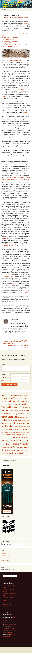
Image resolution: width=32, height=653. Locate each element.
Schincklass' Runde (19, 432)
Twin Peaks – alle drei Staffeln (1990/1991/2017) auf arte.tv (9, 599)
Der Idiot (11, 398)
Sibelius (25, 112)
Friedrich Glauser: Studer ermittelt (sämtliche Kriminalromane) (10, 604)
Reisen (14, 429)
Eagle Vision (4, 238)
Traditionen (21, 441)
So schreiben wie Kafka (10, 624)
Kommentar (4, 364)
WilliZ (26, 17)
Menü (3, 9)
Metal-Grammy (15, 283)
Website (3, 381)
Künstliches (8, 423)
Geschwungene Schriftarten (9, 622)
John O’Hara (4, 96)
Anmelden (3, 553)
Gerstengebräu (18, 410)
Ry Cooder (12, 432)
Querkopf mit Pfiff (5, 43)
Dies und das (18, 398)
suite (17, 118)
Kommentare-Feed (5, 558)
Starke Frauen (6, 438)
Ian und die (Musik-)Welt (17, 17)
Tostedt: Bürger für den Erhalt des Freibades (19, 347)
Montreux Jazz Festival (22, 253)
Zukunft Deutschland (14, 453)
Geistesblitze (6, 410)
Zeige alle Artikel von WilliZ (19, 332)
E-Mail (3, 377)
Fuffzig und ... (14, 404)
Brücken (13, 395)
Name (3, 374)
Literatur (16, 423)
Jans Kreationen (23, 417)
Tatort (8, 441)
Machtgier (25, 423)
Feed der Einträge (5, 555)
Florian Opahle (20, 89)
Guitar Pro (11, 109)
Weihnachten (19, 447)
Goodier (23, 96)
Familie (25, 401)
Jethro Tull (6, 420)
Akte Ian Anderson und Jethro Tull (17, 60)
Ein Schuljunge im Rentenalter (9, 41)
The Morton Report (22, 292)
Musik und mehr (8, 426)
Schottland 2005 (9, 435)
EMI (17, 173)
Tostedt (13, 441)
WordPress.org (5, 560)
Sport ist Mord (21, 435)
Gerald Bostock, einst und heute (9, 37)
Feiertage (5, 404)
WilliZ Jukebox (17, 450)
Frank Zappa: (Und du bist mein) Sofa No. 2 (9, 619)
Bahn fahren (6, 395)
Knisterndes (15, 420)
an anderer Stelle (9, 276)
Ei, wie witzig (16, 401)
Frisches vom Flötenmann (8, 39)
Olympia (8, 429)
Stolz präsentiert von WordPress (9, 650)
